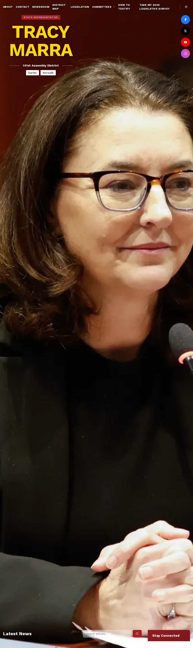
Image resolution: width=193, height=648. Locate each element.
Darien (32, 72)
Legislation (80, 6)
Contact (22, 6)
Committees (102, 6)
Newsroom (40, 6)
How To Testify (124, 6)
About (8, 6)
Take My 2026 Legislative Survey (154, 6)
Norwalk (48, 72)
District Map (59, 6)
